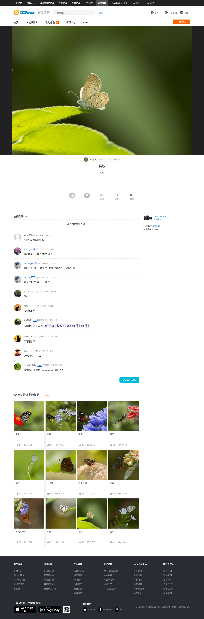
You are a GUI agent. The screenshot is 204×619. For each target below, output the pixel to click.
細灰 (112, 531)
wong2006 (29, 235)
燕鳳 (112, 434)
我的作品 (51, 22)
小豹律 (50, 483)
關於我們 (167, 570)
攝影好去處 (111, 570)
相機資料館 (49, 570)
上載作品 (181, 21)
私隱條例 (167, 593)
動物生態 (156, 225)
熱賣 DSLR (139, 588)
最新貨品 (138, 575)
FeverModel (19, 579)
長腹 (80, 531)
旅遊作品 (108, 584)
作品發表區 (19, 584)
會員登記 (167, 584)
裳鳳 (49, 434)
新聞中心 (18, 570)
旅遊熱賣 (108, 575)
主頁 (16, 22)
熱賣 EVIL (138, 593)
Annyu (92, 159)
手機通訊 (78, 579)
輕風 (26, 305)
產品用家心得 (50, 588)
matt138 (28, 319)
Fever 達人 (19, 575)
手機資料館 (49, 579)
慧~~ (26, 248)
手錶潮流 (78, 593)
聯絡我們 (167, 575)
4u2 (25, 350)
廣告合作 (167, 579)
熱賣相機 (138, 579)
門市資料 (138, 570)
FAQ (85, 22)
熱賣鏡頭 (138, 584)
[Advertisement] (102, 184)
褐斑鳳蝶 (82, 483)
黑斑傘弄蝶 (21, 531)
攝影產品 (78, 575)
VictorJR (28, 336)
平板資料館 (49, 584)
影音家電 (78, 588)
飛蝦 (80, 434)
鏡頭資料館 (49, 575)
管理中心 (71, 22)
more (46, 394)
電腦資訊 (78, 584)
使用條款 (167, 588)
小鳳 (49, 531)
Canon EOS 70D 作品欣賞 (161, 218)
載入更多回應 (129, 380)
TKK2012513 (30, 364)
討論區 (17, 588)
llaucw (27, 263)
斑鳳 (18, 434)
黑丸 (18, 483)
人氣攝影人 (32, 22)
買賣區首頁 (79, 570)
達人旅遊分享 (110, 588)
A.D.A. (27, 291)
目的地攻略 (109, 579)
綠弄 (112, 483)
